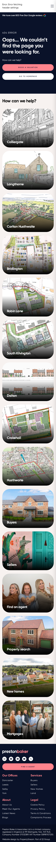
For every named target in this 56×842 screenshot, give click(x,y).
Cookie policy (38, 805)
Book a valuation (28, 68)
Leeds (5, 785)
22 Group (46, 839)
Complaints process (41, 817)
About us (7, 805)
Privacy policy (38, 809)
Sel (3, 789)
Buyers (34, 780)
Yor (3, 793)
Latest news (8, 813)
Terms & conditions (41, 813)
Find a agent (28, 767)
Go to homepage (28, 76)
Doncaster (7, 780)
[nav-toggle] (52, 6)
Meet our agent (10, 809)
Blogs (5, 817)
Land (33, 793)
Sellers (34, 785)
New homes (37, 789)
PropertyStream (27, 839)
